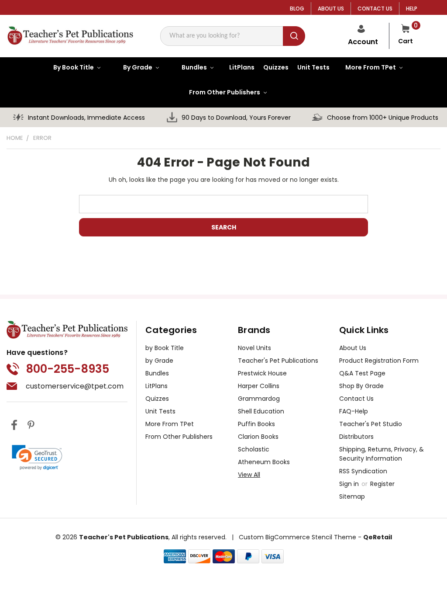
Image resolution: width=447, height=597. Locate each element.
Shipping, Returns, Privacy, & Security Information (381, 454)
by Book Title (164, 348)
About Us (352, 348)
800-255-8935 (67, 369)
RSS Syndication (363, 471)
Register (382, 483)
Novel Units (254, 348)
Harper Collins (258, 386)
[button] (37, 457)
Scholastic (253, 449)
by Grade (159, 360)
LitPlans (156, 386)
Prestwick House (262, 373)
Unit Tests (160, 411)
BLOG (297, 8)
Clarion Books (258, 436)
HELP (411, 8)
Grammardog (259, 398)
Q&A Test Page (362, 373)
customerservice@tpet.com (75, 386)
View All (249, 474)
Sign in (350, 483)
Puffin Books (256, 424)
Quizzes (157, 398)
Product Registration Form (379, 360)
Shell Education (261, 411)
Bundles (157, 373)
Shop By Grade (361, 386)
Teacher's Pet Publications (278, 360)
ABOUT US (331, 8)
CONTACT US (375, 8)
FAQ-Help (353, 411)
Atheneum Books (264, 462)
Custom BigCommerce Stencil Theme (297, 537)
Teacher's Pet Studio (370, 424)
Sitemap (352, 496)
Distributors (356, 436)
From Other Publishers (179, 436)
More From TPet (169, 424)
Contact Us (356, 398)
